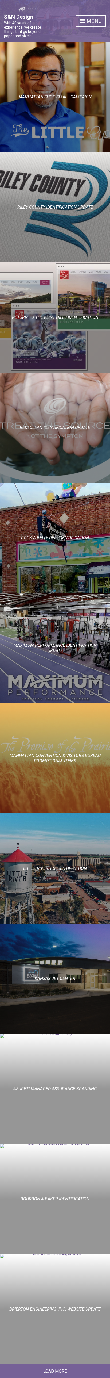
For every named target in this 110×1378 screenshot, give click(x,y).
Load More (55, 1371)
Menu (93, 21)
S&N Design (18, 17)
